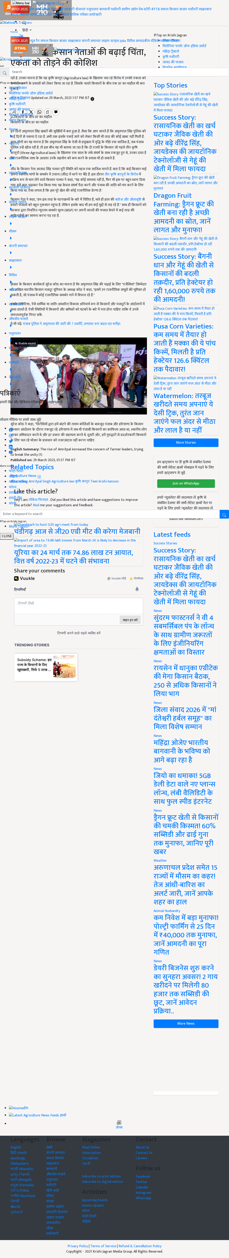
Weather (160, 861)
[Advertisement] (186, 1060)
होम (32, 9)
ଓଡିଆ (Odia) (20, 1191)
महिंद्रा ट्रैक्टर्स (17, 99)
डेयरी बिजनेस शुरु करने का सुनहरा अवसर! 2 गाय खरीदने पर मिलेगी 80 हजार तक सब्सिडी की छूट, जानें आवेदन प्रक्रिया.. (186, 989)
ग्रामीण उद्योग (130, 9)
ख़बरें (38, 9)
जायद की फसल (19, 110)
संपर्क (12, 503)
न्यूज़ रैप (35, 41)
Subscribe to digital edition (102, 1182)
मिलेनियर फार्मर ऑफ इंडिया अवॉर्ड (31, 93)
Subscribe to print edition (101, 1176)
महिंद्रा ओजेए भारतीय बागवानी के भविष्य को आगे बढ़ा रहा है (182, 751)
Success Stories (165, 543)
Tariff (86, 1164)
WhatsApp (143, 1198)
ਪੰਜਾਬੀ (15, 1201)
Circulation (90, 1158)
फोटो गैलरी (52, 15)
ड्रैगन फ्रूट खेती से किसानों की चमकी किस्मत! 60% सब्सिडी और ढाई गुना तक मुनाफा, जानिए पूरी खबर (186, 835)
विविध (131, 41)
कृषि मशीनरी (17, 104)
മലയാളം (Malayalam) (20, 1161)
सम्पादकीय (37, 15)
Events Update (93, 1206)
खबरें (49, 1147)
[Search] (24, 22)
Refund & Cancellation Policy (140, 1246)
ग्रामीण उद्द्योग (55, 1207)
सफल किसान (169, 9)
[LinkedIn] (11, 446)
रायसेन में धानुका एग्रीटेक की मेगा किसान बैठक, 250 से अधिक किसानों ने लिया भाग (186, 681)
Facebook (143, 1177)
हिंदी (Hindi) (19, 1153)
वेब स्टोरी (144, 9)
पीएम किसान (17, 120)
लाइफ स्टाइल (110, 41)
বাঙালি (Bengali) (21, 1180)
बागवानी (104, 9)
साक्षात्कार (205, 9)
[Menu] (21, 3)
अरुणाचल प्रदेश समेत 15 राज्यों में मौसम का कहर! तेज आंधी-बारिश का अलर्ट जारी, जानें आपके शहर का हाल (185, 885)
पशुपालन (92, 9)
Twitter (141, 1182)
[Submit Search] (224, 514)
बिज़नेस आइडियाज (21, 115)
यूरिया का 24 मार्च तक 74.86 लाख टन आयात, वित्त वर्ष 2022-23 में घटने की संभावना (73, 557)
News (158, 611)
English (16, 1147)
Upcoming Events (95, 1200)
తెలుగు (15, 1207)
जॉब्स (119, 1127)
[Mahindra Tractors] (70, 50)
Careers (141, 1158)
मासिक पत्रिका (79, 15)
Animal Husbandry (167, 911)
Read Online (91, 1147)
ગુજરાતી (17, 1212)
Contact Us (144, 1153)
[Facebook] (11, 429)
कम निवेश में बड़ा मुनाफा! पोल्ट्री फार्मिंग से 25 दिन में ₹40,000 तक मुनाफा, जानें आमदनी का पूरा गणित (186, 935)
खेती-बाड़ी (57, 9)
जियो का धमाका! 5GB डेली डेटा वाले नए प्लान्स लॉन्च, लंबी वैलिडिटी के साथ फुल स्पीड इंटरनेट (184, 789)
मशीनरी (116, 9)
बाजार (183, 9)
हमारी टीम (15, 498)
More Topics (18, 527)
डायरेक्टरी (95, 15)
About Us (142, 1147)
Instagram (143, 1193)
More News (186, 1024)
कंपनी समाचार (20, 15)
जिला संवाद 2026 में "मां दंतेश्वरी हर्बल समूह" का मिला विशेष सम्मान (185, 718)
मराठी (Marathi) (22, 1169)
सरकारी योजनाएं (75, 9)
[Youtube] (11, 451)
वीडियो (64, 15)
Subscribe (114, 413)
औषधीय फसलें (55, 1174)
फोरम (12, 487)
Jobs (123, 41)
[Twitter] (11, 440)
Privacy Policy (78, 1246)
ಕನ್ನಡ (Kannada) (22, 1185)
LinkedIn (142, 1187)
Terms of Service (103, 1246)
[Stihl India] (32, 50)
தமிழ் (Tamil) (20, 1174)
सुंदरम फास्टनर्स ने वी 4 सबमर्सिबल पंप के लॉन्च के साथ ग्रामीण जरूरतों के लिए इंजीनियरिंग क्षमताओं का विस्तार (184, 635)
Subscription (91, 1153)
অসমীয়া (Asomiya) (23, 1196)
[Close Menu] (2, 66)
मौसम (46, 9)
